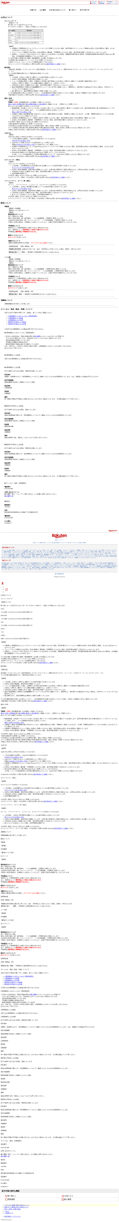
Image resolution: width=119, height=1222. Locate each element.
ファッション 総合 (6, 550)
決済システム (37, 566)
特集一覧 (42, 542)
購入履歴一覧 (8, 496)
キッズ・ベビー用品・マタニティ (102, 550)
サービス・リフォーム (91, 553)
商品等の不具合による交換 (17, 324)
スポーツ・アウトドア (84, 554)
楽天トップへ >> (59, 540)
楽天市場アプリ (58, 542)
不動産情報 (44, 567)
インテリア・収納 (102, 553)
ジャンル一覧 (49, 542)
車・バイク (43, 551)
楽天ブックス (103, 554)
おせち (87, 557)
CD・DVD (57, 553)
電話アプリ (103, 567)
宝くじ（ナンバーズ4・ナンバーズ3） (18, 569)
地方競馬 (88, 564)
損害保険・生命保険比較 (103, 566)
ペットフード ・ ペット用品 (69, 554)
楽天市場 (3, 563)
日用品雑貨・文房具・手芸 (15, 554)
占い (114, 567)
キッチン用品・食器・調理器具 (32, 554)
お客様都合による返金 (15, 318)
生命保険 (113, 566)
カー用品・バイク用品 (53, 551)
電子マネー (30, 566)
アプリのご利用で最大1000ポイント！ (17, 1205)
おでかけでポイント (70, 564)
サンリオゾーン (89, 556)
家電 (52, 553)
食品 (61, 551)
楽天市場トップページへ (12, 1216)
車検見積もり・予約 (60, 563)
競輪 (93, 564)
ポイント (112, 554)
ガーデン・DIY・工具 (55, 554)
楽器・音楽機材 (65, 553)
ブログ (50, 567)
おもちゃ (77, 553)
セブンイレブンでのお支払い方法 (23, 167)
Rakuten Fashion (81, 564)
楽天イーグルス (33, 569)
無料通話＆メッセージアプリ (92, 567)
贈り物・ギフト (45, 556)
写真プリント (84, 563)
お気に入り (68, 1196)
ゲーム (72, 553)
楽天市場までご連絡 (53, 64)
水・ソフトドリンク (79, 551)
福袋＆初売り (27, 557)
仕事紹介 (37, 567)
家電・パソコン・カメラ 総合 (20, 550)
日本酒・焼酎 (97, 551)
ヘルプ (6, 1211)
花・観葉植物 (45, 554)
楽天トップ (36, 542)
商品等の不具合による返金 (17, 322)
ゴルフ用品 (94, 554)
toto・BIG (4, 569)
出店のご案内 (82, 542)
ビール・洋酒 (89, 551)
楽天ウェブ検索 (20, 556)
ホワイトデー (44, 557)
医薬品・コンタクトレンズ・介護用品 (17, 551)
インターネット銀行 (19, 567)
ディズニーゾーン (79, 556)
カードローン (12, 566)
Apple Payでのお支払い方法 (21, 140)
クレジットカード (21, 566)
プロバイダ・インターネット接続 (74, 567)
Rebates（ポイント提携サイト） (44, 564)
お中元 (59, 557)
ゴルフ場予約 (46, 563)
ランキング (75, 542)
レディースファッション (35, 550)
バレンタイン (35, 557)
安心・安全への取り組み (12, 1209)
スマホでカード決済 (47, 566)
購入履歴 (37, 336)
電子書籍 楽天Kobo (36, 563)
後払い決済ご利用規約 (15, 104)
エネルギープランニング (60, 566)
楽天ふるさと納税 (103, 556)
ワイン (103, 551)
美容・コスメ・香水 (34, 551)
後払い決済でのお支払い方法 (21, 112)
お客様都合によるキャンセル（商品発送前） (23, 316)
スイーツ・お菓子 (68, 551)
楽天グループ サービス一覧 (46, 569)
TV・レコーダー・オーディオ (42, 553)
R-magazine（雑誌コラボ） (32, 556)
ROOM (54, 567)
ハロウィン (70, 557)
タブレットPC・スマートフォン (12, 553)
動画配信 (109, 567)
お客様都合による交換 (15, 320)
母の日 (50, 557)
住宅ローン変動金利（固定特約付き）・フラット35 (82, 566)
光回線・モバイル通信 (28, 553)
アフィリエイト (99, 564)
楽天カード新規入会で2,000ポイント (16, 1207)
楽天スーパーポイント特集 (27, 564)
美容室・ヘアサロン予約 (95, 563)
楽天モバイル (60, 567)
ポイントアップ (69, 556)
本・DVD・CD (26, 563)
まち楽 (96, 556)
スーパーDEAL (67, 542)
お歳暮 (76, 557)
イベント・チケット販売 (73, 563)
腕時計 (79, 550)
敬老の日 (64, 557)
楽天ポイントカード (59, 564)
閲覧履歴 (11, 1199)
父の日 (54, 557)
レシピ (52, 563)
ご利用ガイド (8, 1213)
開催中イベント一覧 (17, 557)
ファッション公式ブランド (57, 556)
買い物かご (11, 1196)
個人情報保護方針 (59, 574)
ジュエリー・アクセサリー (69, 550)
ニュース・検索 (30, 567)
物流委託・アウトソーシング (11, 564)
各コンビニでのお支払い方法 (21, 188)
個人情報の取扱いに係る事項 (35, 104)
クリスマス (82, 557)
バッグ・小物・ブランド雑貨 (53, 550)
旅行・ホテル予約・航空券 (14, 563)
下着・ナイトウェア (87, 550)
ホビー (82, 553)
